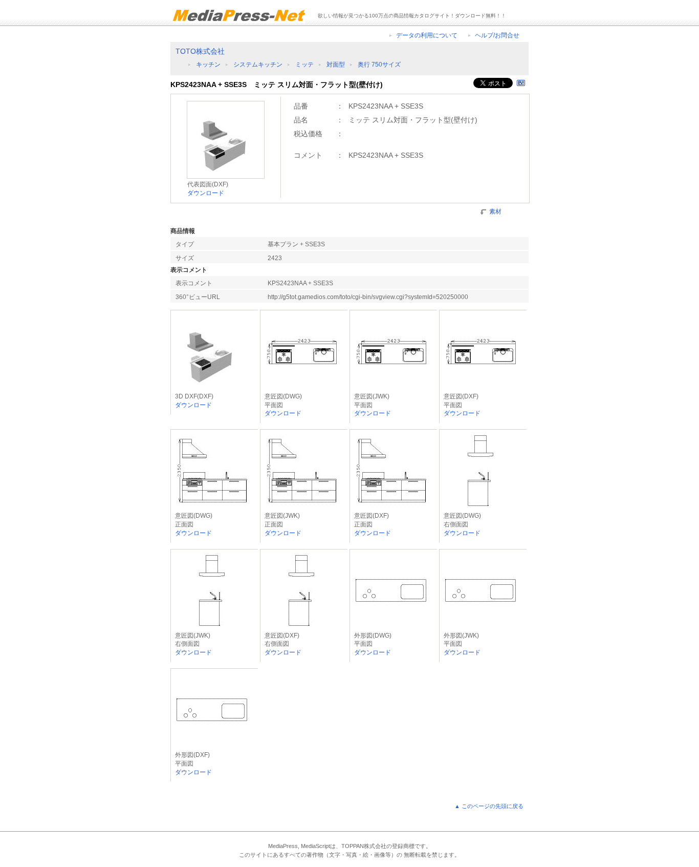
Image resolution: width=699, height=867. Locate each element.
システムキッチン (257, 64)
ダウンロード (205, 193)
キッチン (208, 64)
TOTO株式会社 (200, 51)
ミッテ (304, 64)
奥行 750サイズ (379, 64)
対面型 (335, 64)
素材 (495, 211)
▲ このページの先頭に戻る (488, 806)
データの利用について (426, 35)
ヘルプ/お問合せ (497, 35)
